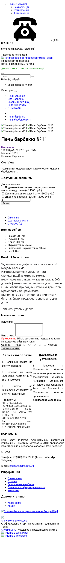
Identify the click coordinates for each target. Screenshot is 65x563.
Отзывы (12, 481)
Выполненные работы (21, 484)
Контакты (13, 490)
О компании (15, 478)
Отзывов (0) (15, 223)
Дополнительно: (10, 184)
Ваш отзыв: (8, 335)
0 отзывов (7, 147)
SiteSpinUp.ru (8, 529)
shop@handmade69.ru (21, 465)
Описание (13, 217)
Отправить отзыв (11, 348)
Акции (11, 505)
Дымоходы (14, 108)
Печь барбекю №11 (19, 119)
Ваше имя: (7, 321)
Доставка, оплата (18, 220)
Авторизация (21, 13)
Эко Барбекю (16, 98)
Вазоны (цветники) (19, 102)
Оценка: (6, 344)
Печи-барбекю (16, 95)
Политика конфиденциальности (26, 487)
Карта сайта (14, 502)
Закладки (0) (21, 7)
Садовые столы (17, 105)
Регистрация (21, 10)
